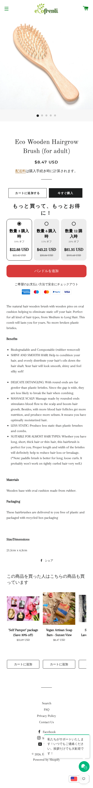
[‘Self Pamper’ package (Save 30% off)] (23, 608)
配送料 (20, 171)
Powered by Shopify (46, 760)
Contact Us (46, 722)
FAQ (46, 709)
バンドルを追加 (46, 271)
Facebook (49, 732)
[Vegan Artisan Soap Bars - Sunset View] (59, 608)
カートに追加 (23, 664)
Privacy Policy (46, 716)
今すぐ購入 (65, 193)
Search (46, 703)
